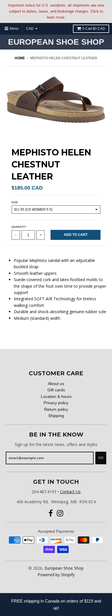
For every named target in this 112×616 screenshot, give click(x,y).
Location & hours (56, 396)
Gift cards (56, 390)
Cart (93, 29)
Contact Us (70, 491)
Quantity (18, 226)
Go (100, 457)
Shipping (56, 415)
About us (56, 383)
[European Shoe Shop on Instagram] (60, 513)
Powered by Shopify (56, 574)
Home (20, 58)
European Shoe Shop (56, 42)
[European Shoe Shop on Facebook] (51, 513)
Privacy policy (56, 402)
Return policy (56, 409)
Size (14, 202)
